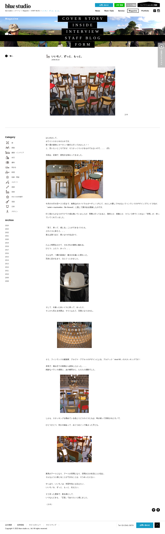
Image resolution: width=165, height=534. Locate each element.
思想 (13, 187)
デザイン (15, 211)
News (97, 11)
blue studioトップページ (12, 11)
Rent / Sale (109, 11)
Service (121, 11)
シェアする (153, 510)
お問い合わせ (104, 5)
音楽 (13, 202)
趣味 (13, 162)
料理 (13, 172)
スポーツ (15, 182)
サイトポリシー (35, 525)
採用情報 (20, 525)
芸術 (13, 192)
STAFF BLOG (35, 11)
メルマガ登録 (131, 5)
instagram (158, 10)
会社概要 (8, 525)
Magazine (133, 11)
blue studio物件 (17, 197)
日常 (13, 206)
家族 (13, 148)
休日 (13, 157)
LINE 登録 (119, 5)
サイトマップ (51, 525)
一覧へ (10, 56)
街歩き (14, 167)
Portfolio (145, 11)
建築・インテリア (18, 153)
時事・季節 (15, 177)
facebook (154, 10)
